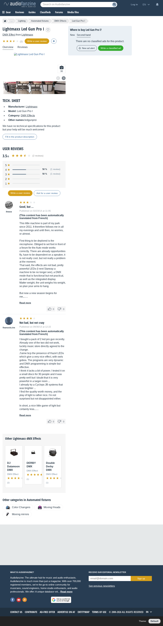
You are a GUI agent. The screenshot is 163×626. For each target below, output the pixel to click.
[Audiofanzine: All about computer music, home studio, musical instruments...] (20, 4)
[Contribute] (54, 41)
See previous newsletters (102, 586)
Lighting (21, 21)
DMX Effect (9, 34)
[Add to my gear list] (48, 29)
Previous (58, 78)
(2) (21, 41)
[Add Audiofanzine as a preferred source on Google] (61, 600)
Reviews (19, 12)
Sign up (141, 578)
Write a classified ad (111, 48)
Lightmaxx (27, 34)
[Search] (114, 4)
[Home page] (5, 21)
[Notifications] (157, 4)
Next (64, 78)
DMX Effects (60, 21)
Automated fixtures (40, 21)
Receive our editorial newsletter (107, 572)
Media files (73, 12)
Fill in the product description (19, 136)
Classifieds (45, 12)
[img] (11, 41)
